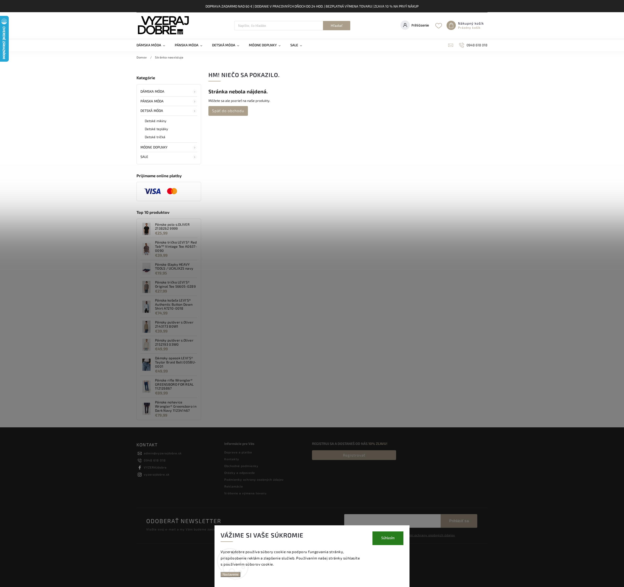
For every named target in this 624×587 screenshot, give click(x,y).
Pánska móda (152, 101)
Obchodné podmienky (241, 466)
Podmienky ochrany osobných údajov (254, 479)
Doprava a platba (238, 452)
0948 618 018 (155, 460)
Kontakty (231, 459)
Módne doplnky (153, 147)
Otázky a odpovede (239, 473)
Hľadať (337, 26)
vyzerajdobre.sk (157, 474)
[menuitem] (153, 45)
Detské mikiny (155, 121)
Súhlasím (388, 538)
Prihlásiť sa (459, 521)
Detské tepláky (156, 129)
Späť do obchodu (228, 110)
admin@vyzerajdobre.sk (163, 453)
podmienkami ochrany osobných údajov (423, 535)
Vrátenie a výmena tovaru (245, 493)
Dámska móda (152, 91)
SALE (144, 157)
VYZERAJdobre (155, 467)
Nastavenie (230, 574)
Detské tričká (155, 137)
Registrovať (354, 455)
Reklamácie (233, 486)
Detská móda (151, 110)
